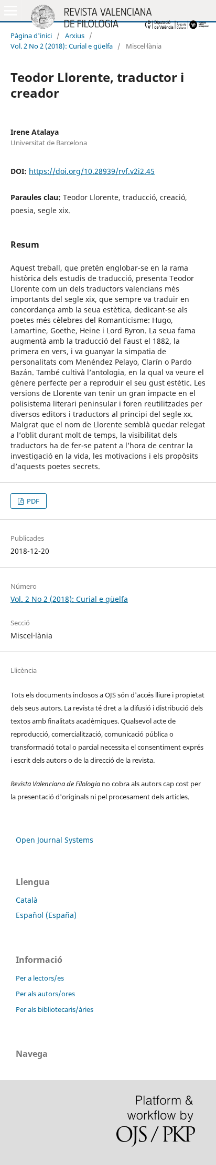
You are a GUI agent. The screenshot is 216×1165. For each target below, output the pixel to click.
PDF (32, 501)
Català (27, 900)
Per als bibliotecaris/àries (54, 1009)
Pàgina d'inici (31, 35)
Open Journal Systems (54, 840)
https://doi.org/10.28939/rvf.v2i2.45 (92, 171)
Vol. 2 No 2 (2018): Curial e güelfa (61, 46)
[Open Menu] (10, 10)
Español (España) (46, 915)
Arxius (74, 35)
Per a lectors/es (40, 978)
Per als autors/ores (45, 993)
